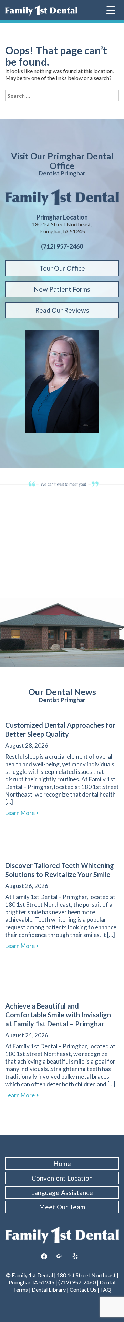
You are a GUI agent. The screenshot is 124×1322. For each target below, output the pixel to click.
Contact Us (83, 1289)
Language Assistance (62, 1192)
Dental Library (49, 1289)
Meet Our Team (62, 1207)
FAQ (105, 1289)
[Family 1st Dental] (41, 10)
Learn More (22, 813)
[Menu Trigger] (110, 9)
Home (62, 1164)
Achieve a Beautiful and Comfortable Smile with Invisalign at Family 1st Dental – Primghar (58, 1015)
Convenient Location (62, 1178)
